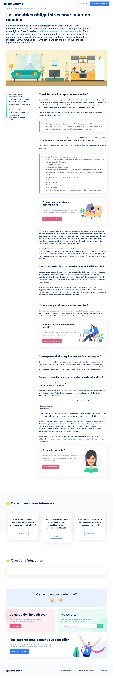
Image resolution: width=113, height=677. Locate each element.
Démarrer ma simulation (100, 3)
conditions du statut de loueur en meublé (59, 31)
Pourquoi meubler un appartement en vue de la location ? (17, 117)
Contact (84, 3)
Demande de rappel (50, 466)
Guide (76, 3)
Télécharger (16, 626)
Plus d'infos (23, 533)
